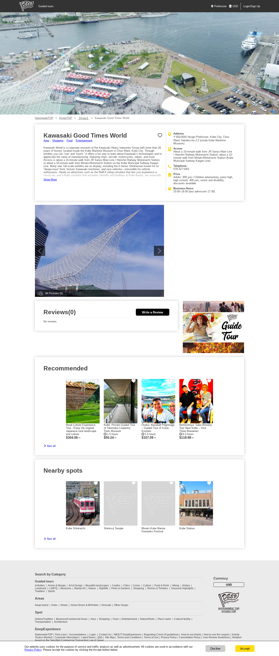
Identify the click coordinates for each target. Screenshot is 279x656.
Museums (65, 588)
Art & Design (76, 585)
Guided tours (46, 6)
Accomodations (77, 634)
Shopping (57, 140)
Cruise (136, 585)
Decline (215, 648)
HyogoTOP (65, 118)
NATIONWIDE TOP (228, 608)
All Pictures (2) (54, 293)
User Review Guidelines (216, 637)
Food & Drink (161, 585)
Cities (126, 585)
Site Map (110, 637)
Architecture (60, 621)
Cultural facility (182, 619)
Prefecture (220, 6)
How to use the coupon (216, 634)
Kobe (54, 605)
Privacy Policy (168, 637)
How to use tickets (191, 634)
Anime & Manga (57, 585)
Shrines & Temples (157, 588)
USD (235, 6)
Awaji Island (41, 605)
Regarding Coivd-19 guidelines (161, 634)
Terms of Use (151, 637)
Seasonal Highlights (182, 588)
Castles (116, 585)
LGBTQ (53, 588)
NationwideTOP (44, 118)
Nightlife (103, 588)
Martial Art (79, 588)
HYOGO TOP (229, 611)
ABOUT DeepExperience (127, 634)
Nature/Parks (147, 619)
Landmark (40, 588)
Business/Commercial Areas (71, 619)
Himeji (64, 605)
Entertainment (84, 140)
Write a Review (152, 312)
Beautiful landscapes (97, 585)
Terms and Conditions (129, 637)
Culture (147, 585)
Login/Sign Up (251, 6)
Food (70, 140)
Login (92, 634)
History (186, 585)
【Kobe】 (83, 118)
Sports (51, 591)
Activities (40, 585)
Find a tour (61, 634)
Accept (245, 648)
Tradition (40, 591)
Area (46, 140)
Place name (165, 619)
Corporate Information (67, 637)
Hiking (175, 585)
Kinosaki (106, 605)
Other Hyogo (121, 605)
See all (51, 445)
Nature (92, 588)
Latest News (88, 637)
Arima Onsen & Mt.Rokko (84, 605)
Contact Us (105, 634)
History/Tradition (44, 619)
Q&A (100, 637)
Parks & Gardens (120, 588)
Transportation (43, 621)
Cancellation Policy (189, 637)
